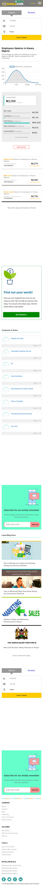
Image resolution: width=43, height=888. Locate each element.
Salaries (11, 13)
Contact (4, 809)
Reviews (31, 13)
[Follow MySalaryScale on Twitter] (9, 881)
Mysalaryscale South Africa (11, 865)
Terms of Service (8, 817)
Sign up (4, 836)
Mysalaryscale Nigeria (10, 873)
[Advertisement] (21, 238)
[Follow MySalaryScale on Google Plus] (15, 881)
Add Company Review (10, 833)
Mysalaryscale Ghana (9, 868)
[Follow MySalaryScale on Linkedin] (21, 881)
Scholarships (6, 855)
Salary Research (8, 852)
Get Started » (21, 315)
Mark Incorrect (21, 147)
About (4, 806)
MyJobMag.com (12, 884)
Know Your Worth (8, 847)
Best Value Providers (32, 884)
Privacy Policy (7, 820)
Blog (3, 812)
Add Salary (6, 830)
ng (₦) (32, 3)
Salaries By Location (9, 849)
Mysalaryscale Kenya (9, 871)
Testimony (5, 814)
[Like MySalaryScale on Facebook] (4, 881)
